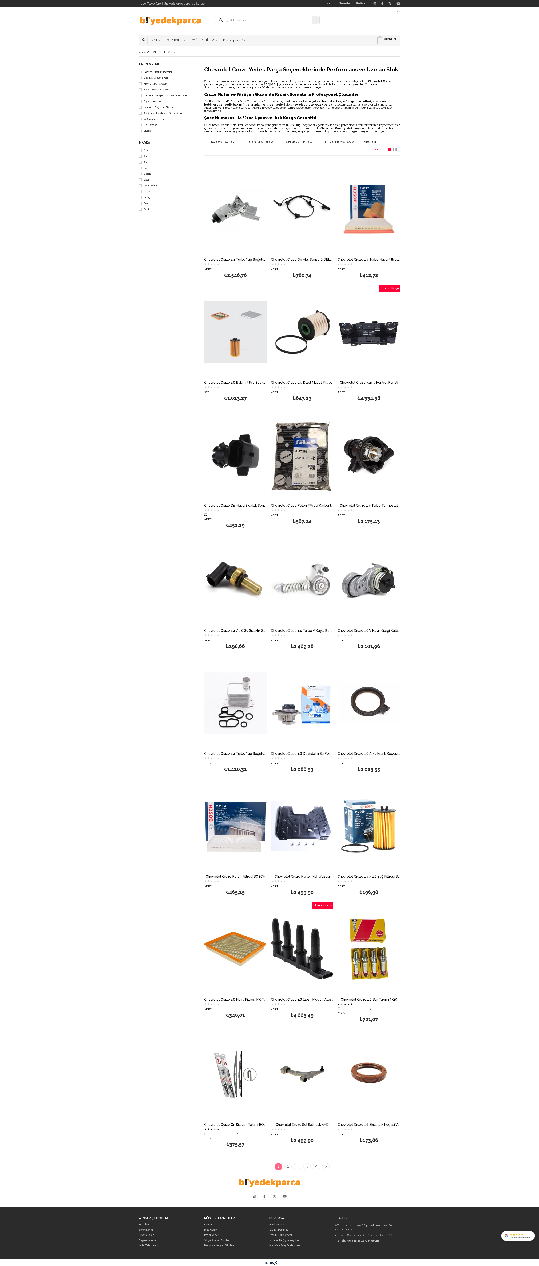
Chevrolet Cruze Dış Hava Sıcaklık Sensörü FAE (235, 505)
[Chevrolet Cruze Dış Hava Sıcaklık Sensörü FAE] (235, 455)
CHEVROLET (175, 40)
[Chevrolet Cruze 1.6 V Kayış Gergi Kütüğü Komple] (369, 580)
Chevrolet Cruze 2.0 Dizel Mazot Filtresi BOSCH (302, 383)
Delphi (147, 191)
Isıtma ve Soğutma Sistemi (159, 107)
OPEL (154, 40)
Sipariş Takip (146, 1235)
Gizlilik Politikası (279, 1230)
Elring (147, 197)
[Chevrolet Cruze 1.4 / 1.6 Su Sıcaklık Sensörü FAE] (235, 580)
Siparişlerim (146, 1230)
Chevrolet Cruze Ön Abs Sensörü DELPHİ (302, 260)
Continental (150, 185)
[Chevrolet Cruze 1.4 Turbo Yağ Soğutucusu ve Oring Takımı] (235, 703)
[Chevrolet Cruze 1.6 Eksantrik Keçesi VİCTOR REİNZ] (369, 1074)
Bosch (147, 174)
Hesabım (144, 1224)
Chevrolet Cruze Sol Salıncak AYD (302, 1125)
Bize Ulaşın (210, 1230)
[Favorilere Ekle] (235, 221)
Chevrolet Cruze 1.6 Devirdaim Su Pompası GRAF (302, 754)
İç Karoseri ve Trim (154, 119)
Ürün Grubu (149, 64)
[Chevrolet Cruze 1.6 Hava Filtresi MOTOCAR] (235, 949)
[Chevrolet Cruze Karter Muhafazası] (302, 826)
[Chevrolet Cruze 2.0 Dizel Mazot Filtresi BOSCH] (302, 332)
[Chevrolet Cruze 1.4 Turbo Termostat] (369, 455)
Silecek (148, 131)
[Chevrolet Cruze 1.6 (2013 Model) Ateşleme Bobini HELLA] (302, 949)
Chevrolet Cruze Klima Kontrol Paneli (369, 383)
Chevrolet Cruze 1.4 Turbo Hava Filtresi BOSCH (369, 260)
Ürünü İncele (250, 221)
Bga (146, 168)
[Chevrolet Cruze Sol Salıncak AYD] (302, 1074)
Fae (146, 203)
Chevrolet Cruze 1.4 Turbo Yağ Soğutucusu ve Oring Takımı (235, 754)
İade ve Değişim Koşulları (285, 1240)
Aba (146, 150)
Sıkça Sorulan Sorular (216, 1240)
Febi (146, 209)
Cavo (146, 179)
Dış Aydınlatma (152, 101)
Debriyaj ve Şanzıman (156, 78)
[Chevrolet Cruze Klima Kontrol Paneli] (369, 332)
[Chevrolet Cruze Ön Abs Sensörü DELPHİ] (302, 209)
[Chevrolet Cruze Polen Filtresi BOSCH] (235, 826)
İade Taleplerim (148, 1245)
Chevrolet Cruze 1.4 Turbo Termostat (369, 505)
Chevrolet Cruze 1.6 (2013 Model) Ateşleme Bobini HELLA (302, 1000)
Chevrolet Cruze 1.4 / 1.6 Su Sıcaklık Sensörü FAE (235, 631)
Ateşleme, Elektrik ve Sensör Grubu (164, 113)
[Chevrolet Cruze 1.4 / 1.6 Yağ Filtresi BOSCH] (369, 826)
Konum (208, 1224)
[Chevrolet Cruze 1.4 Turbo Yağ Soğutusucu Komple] (235, 209)
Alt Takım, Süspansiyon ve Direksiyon (165, 95)
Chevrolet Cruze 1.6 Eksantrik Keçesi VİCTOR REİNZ (369, 1125)
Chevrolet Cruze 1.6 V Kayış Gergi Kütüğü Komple (369, 631)
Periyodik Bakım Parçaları (158, 72)
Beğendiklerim (148, 1240)
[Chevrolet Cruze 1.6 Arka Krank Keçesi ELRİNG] (369, 703)
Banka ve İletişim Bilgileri (219, 1245)
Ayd (146, 162)
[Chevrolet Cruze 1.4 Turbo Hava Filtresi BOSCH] (369, 209)
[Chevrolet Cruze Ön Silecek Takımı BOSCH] (235, 1074)
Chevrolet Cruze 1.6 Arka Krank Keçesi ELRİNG (369, 754)
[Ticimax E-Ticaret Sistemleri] (269, 1263)
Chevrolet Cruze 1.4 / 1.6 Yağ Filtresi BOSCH (369, 877)
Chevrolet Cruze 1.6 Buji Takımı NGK (369, 1000)
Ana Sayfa (145, 40)
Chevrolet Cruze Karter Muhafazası (302, 877)
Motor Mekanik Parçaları (157, 89)
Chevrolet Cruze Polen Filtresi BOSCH (235, 877)
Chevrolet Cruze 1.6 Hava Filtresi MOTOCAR (235, 1000)
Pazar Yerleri (211, 1235)
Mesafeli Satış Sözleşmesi (285, 1245)
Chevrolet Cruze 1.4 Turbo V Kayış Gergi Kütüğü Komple (302, 631)
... (307, 1166)
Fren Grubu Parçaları (155, 83)
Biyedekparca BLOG (235, 40)
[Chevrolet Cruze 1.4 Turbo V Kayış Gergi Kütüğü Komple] (302, 580)
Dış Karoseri (150, 125)
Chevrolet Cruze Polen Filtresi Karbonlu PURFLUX (302, 505)
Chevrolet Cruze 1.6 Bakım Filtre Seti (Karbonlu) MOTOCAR (235, 383)
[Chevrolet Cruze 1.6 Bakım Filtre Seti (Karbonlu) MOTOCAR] (235, 332)
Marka (144, 142)
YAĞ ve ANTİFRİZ (203, 40)
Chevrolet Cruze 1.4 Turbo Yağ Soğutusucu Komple (235, 260)
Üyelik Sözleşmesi (281, 1235)
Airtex (147, 156)
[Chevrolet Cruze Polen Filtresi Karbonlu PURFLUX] (302, 455)
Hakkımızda (277, 1224)
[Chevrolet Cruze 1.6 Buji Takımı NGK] (369, 949)
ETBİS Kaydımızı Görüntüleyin (358, 1240)
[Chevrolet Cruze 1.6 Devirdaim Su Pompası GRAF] (302, 703)
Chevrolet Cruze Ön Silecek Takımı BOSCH (235, 1125)
